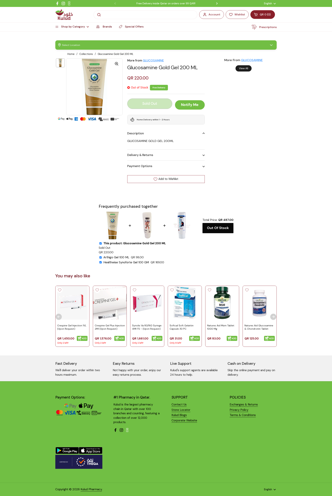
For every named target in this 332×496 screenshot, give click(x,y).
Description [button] (135, 133)
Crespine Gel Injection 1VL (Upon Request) (71, 327)
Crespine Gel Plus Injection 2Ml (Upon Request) (110, 327)
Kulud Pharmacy (91, 489)
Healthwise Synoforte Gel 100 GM (126, 262)
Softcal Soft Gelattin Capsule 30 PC (181, 327)
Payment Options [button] (139, 166)
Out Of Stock (218, 228)
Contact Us (179, 404)
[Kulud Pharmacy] (64, 15)
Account (214, 14)
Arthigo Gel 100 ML (116, 257)
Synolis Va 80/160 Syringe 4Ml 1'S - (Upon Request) (147, 327)
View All (243, 68)
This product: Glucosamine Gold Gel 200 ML (134, 243)
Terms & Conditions (243, 415)
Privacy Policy (239, 410)
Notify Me (190, 104)
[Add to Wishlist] (60, 290)
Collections (86, 54)
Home (71, 54)
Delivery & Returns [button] (140, 155)
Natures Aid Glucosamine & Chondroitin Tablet (259, 327)
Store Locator (181, 410)
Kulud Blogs (179, 415)
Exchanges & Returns (244, 404)
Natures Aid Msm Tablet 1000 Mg (220, 327)
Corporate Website (184, 420)
